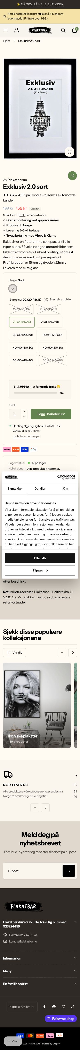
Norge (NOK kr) (19, 1007)
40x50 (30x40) (53, 347)
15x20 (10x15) (48, 309)
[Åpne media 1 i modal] (40, 108)
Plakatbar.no (15, 180)
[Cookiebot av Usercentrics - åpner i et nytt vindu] (57, 477)
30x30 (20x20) (23, 335)
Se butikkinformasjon (26, 436)
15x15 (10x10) (21, 309)
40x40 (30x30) (23, 347)
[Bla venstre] (7, 108)
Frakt (22, 214)
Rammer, (54, 469)
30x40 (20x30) (53, 335)
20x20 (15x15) (22, 322)
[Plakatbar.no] (23, 911)
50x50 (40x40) (23, 360)
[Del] (72, 175)
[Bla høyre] (72, 108)
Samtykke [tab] (14, 488)
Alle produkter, (37, 469)
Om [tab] (65, 488)
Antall (12, 405)
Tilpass (38, 570)
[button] (5, 30)
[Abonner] (69, 871)
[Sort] (12, 288)
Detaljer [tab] (40, 488)
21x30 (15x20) (50, 322)
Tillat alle (40, 558)
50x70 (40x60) (53, 360)
